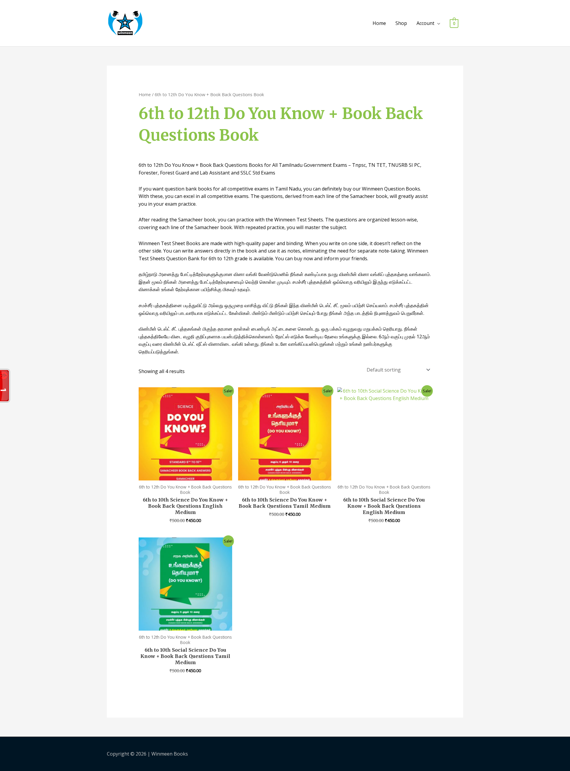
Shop (401, 23)
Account (425, 23)
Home (379, 23)
